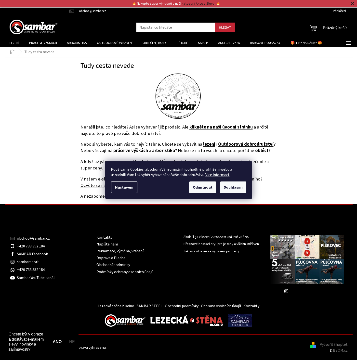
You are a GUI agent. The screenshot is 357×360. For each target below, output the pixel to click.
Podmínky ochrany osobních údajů (124, 272)
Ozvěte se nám (95, 185)
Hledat (225, 27)
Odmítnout (202, 187)
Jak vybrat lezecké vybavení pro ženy (211, 251)
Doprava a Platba (110, 258)
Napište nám (107, 244)
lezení (209, 144)
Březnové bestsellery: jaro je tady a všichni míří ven (221, 244)
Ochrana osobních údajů (221, 306)
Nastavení (124, 187)
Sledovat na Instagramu (311, 291)
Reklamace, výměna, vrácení (120, 251)
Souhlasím (233, 187)
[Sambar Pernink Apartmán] (240, 320)
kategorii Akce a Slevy (198, 3)
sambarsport (28, 262)
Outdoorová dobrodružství (246, 144)
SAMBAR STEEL (149, 306)
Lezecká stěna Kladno (116, 306)
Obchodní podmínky (113, 265)
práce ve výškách (130, 150)
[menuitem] (14, 43)
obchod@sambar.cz (33, 238)
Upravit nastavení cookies (128, 347)
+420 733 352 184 (31, 246)
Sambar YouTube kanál (36, 278)
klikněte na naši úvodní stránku (221, 127)
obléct (261, 150)
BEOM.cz (340, 350)
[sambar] (125, 320)
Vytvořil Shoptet (334, 344)
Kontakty (104, 237)
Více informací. (217, 175)
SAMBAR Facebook (32, 254)
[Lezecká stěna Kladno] (186, 320)
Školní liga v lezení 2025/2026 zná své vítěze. (216, 237)
